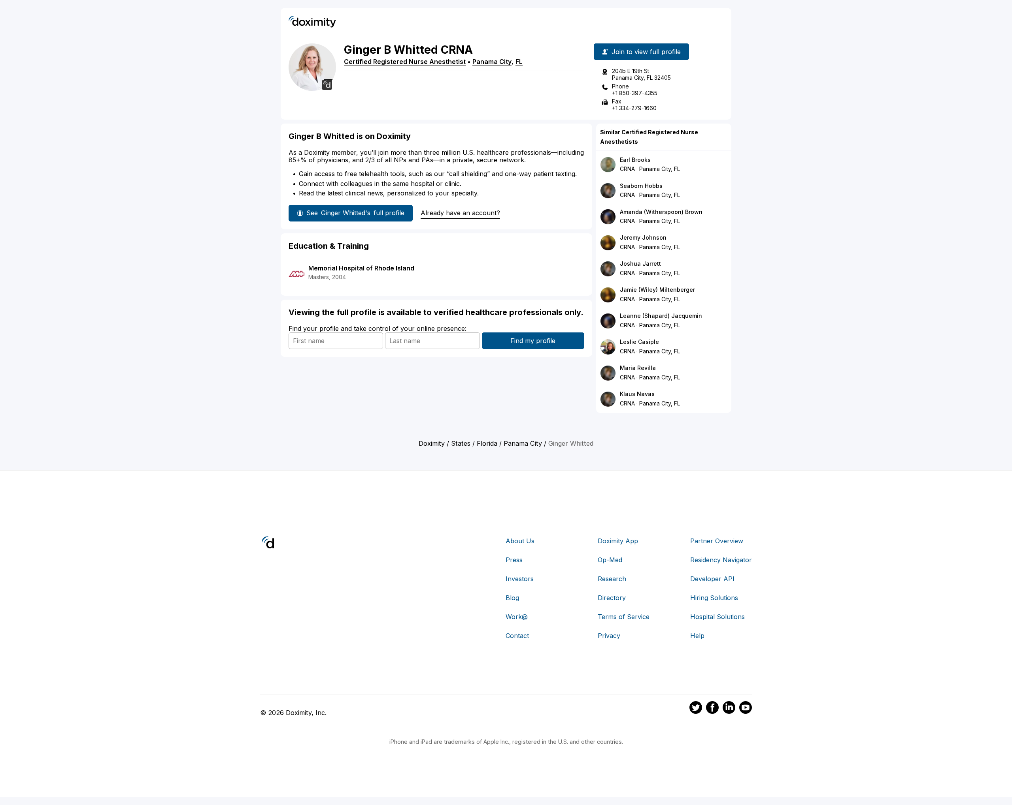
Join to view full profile (646, 52)
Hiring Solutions (714, 598)
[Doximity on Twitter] (695, 708)
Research (612, 579)
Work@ (517, 617)
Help (697, 636)
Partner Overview (716, 541)
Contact (517, 636)
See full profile (355, 213)
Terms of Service (623, 617)
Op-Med (610, 560)
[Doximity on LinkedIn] (729, 708)
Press (514, 560)
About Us (520, 541)
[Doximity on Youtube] (745, 708)
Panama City (492, 62)
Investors (520, 579)
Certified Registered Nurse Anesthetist (405, 62)
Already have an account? (460, 213)
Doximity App (618, 541)
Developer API (712, 579)
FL (519, 62)
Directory (612, 598)
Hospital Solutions (717, 617)
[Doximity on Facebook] (712, 708)
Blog (512, 598)
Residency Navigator (721, 560)
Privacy (609, 636)
